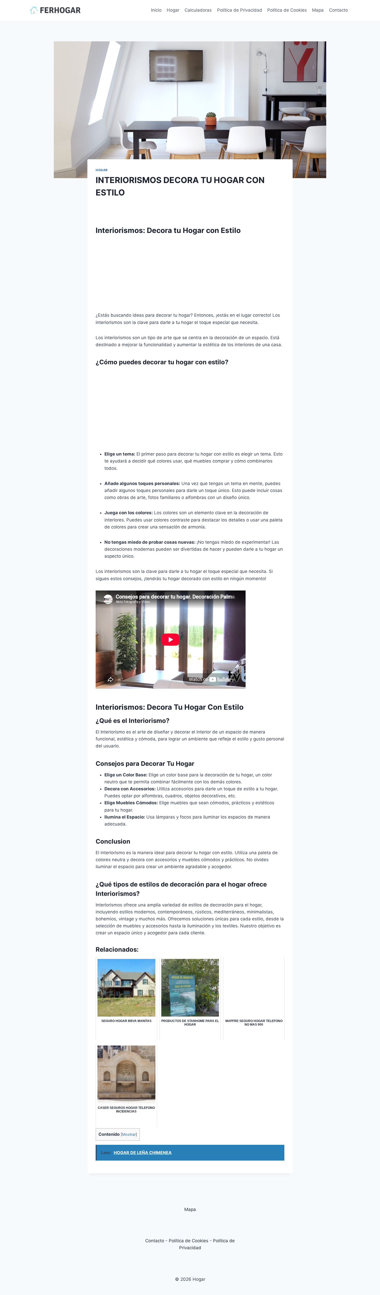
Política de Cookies (287, 10)
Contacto (338, 10)
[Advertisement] (190, 275)
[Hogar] (55, 10)
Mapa (318, 10)
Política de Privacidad (239, 10)
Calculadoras (198, 10)
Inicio (156, 10)
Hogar (173, 10)
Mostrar (129, 1134)
